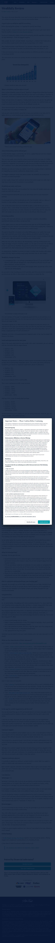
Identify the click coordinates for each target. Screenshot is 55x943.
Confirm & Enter (44, 522)
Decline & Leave (31, 522)
